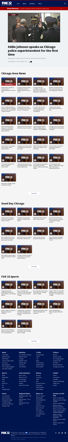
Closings (21, 359)
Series (4, 394)
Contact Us (39, 402)
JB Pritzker (56, 363)
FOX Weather (22, 367)
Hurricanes (22, 365)
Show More (34, 193)
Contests (38, 404)
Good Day (4, 363)
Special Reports (6, 365)
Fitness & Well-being (58, 381)
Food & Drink (22, 381)
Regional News (24, 394)
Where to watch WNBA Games (59, 420)
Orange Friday (6, 406)
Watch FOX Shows (24, 385)
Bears (3, 375)
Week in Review (6, 398)
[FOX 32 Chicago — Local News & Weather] (7, 4)
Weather (22, 352)
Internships (39, 410)
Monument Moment (7, 404)
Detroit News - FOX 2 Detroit (25, 400)
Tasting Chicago (6, 402)
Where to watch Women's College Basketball (57, 416)
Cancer (55, 375)
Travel (37, 357)
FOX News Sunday (7, 369)
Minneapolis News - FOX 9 (24, 403)
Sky (3, 387)
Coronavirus (56, 377)
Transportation (40, 355)
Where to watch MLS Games (58, 423)
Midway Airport (40, 365)
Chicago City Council (58, 367)
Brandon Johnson (57, 365)
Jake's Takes (22, 375)
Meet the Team (40, 406)
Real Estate (39, 385)
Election (55, 355)
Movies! (21, 383)
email (65, 433)
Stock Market (39, 389)
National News (6, 357)
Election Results (57, 357)
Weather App (22, 363)
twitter (62, 433)
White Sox (4, 383)
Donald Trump (57, 361)
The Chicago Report (58, 359)
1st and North (5, 396)
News (4, 352)
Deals (37, 379)
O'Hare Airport (40, 363)
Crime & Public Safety (8, 361)
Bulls (3, 379)
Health (55, 373)
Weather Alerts (23, 357)
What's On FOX (23, 377)
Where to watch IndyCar (59, 409)
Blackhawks (5, 377)
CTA (37, 359)
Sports (4, 373)
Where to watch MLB (58, 403)
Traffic (38, 352)
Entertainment (24, 373)
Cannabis (55, 379)
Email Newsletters (41, 400)
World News (5, 359)
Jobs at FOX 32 (40, 408)
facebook (56, 433)
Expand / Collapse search (65, 3)
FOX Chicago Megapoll (8, 367)
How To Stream (40, 396)
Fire (3, 385)
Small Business (40, 387)
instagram (59, 433)
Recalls (55, 385)
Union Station (39, 367)
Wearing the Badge (7, 400)
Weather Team (23, 361)
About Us (39, 394)
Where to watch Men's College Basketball (59, 411)
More (39, 3)
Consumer (39, 377)
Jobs (37, 381)
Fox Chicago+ (22, 379)
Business (38, 375)
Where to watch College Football (59, 400)
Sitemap (38, 416)
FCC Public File (40, 412)
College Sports (6, 389)
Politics (55, 352)
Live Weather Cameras (25, 355)
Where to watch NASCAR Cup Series (58, 406)
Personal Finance (40, 383)
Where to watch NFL (58, 398)
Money (38, 373)
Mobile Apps (39, 398)
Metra (37, 361)
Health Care (56, 383)
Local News (5, 355)
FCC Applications (40, 414)
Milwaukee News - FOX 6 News (25, 396)
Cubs (3, 381)
